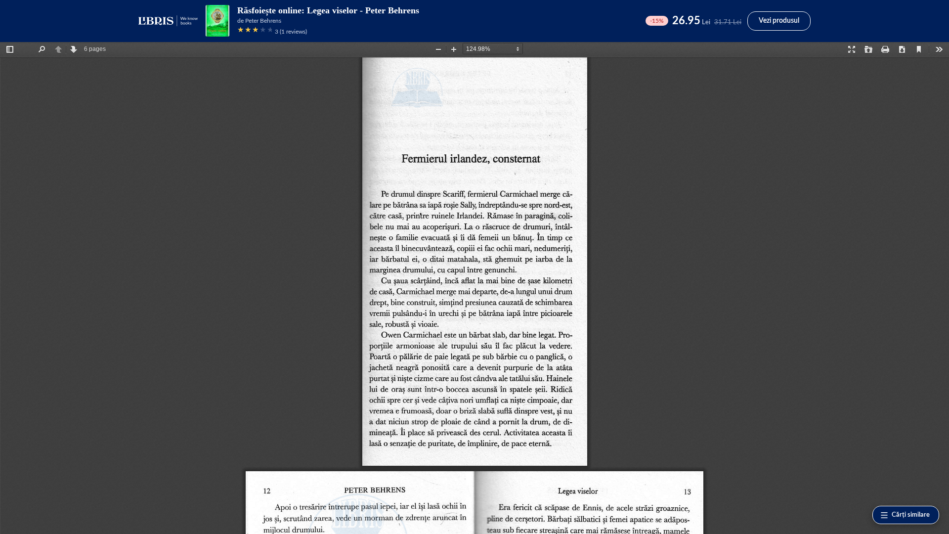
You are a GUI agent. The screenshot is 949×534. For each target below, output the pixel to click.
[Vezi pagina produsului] (217, 21)
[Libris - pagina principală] (168, 21)
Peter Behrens (263, 21)
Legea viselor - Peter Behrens (363, 10)
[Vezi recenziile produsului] (254, 31)
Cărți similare (911, 515)
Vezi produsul (779, 20)
